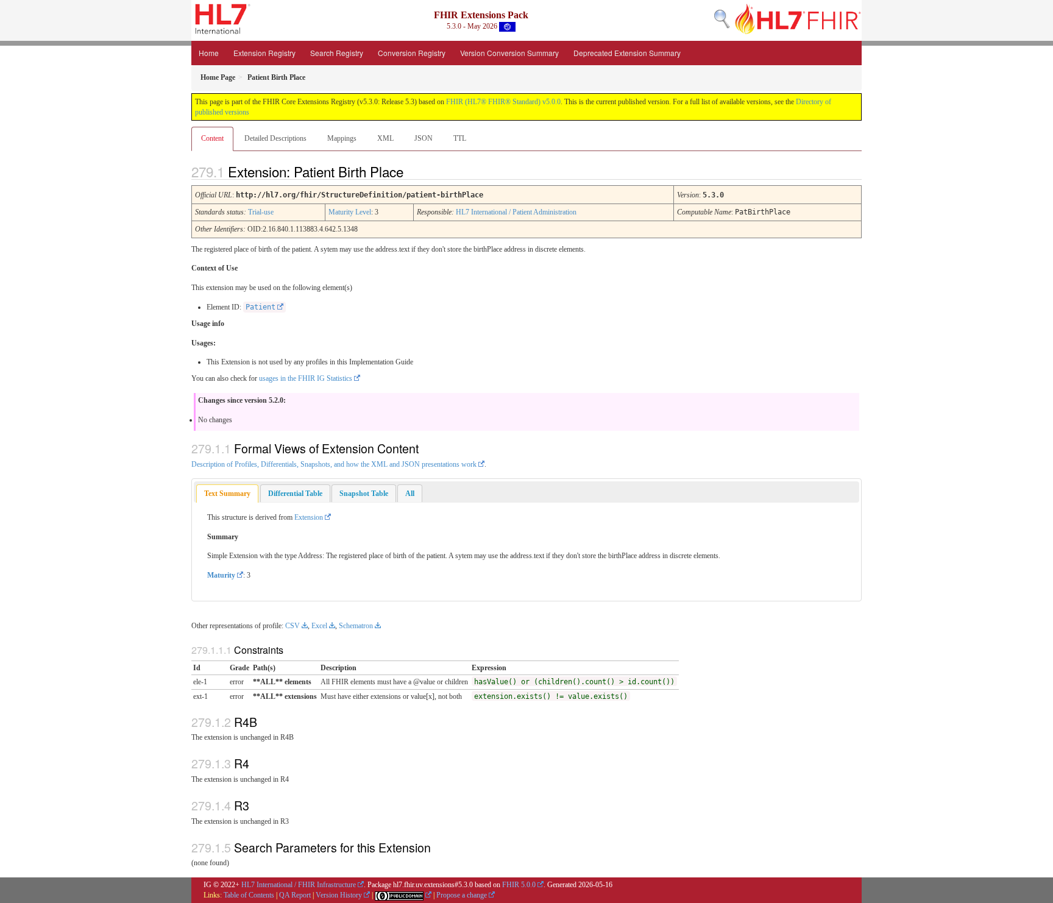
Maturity (221, 575)
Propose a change (461, 895)
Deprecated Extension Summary (627, 53)
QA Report (295, 895)
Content (212, 138)
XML (385, 138)
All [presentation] (409, 493)
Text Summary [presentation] (227, 493)
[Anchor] (413, 171)
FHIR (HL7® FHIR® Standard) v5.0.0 (503, 101)
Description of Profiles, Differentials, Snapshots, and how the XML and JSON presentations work (334, 464)
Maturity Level (349, 212)
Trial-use (261, 212)
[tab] (227, 493)
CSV (292, 625)
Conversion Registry (411, 53)
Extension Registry (264, 53)
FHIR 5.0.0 (519, 884)
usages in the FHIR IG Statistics (305, 378)
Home (209, 53)
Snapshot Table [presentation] (363, 493)
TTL (459, 138)
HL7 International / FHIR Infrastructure (298, 884)
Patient (260, 307)
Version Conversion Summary (509, 53)
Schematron (356, 625)
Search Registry (336, 53)
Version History (339, 895)
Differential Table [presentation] (295, 493)
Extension (308, 517)
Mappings (341, 138)
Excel (319, 625)
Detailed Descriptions (275, 138)
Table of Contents (249, 895)
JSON (423, 138)
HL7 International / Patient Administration (516, 212)
